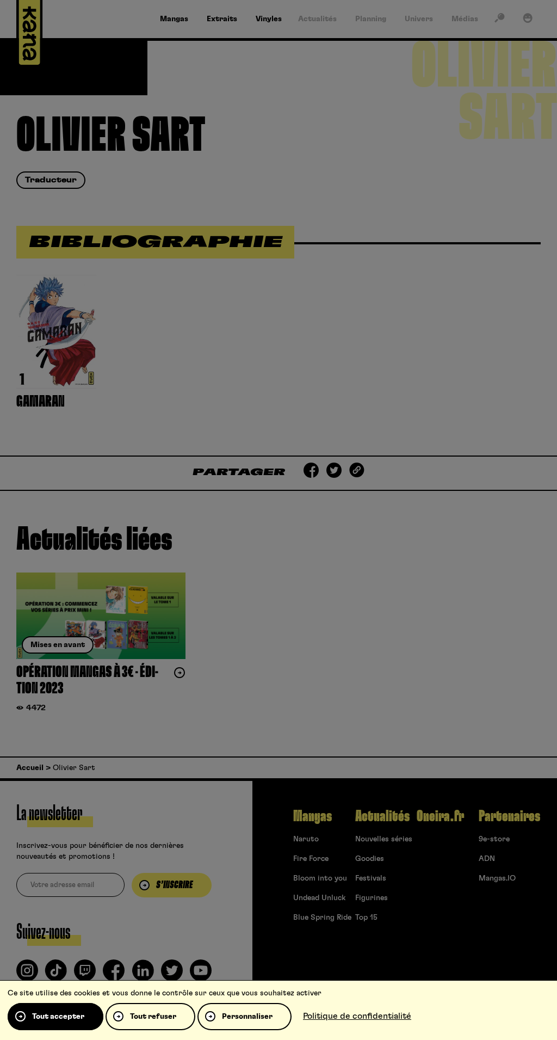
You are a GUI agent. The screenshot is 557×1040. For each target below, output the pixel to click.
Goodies (369, 859)
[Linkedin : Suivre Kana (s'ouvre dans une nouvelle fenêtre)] (143, 975)
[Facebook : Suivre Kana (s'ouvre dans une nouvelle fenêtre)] (114, 975)
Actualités (382, 816)
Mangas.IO (497, 878)
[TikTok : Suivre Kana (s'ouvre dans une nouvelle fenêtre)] (56, 975)
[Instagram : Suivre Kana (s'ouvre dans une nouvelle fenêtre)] (27, 975)
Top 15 (366, 917)
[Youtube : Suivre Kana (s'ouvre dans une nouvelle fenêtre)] (201, 975)
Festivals (370, 878)
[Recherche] (499, 20)
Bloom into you (320, 878)
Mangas (312, 816)
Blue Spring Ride (322, 917)
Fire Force (311, 859)
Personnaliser (247, 1016)
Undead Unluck (319, 898)
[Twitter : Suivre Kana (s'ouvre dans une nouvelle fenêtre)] (172, 975)
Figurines (371, 898)
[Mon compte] (528, 20)
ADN (487, 859)
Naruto (306, 839)
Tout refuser (153, 1016)
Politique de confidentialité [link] (357, 1016)
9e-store (494, 839)
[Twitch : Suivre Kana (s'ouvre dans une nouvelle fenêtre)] (85, 975)
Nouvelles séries (383, 839)
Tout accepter (58, 1016)
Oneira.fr (440, 816)
